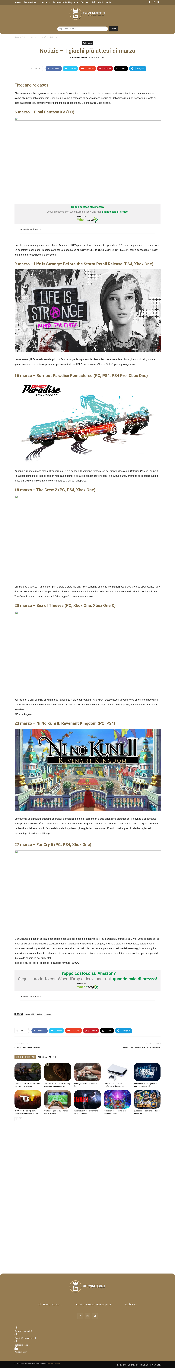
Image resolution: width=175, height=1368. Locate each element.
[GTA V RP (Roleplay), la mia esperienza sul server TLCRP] (27, 1099)
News (17, 2)
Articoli (85, 2)
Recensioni (30, 2)
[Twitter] (158, 2)
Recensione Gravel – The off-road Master (142, 1047)
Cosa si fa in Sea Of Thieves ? (28, 1047)
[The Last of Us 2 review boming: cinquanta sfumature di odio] (57, 1072)
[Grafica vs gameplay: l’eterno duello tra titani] (57, 1099)
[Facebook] (149, 2)
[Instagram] (154, 2)
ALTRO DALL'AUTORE (47, 1057)
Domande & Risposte (65, 2)
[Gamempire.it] (87, 14)
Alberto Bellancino (79, 57)
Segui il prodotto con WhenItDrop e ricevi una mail (88, 209)
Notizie (39, 1014)
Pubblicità (131, 1304)
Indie (108, 2)
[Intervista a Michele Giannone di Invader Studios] (87, 1099)
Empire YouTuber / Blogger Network (139, 1364)
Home (16, 37)
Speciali (43, 2)
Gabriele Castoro (53, 1364)
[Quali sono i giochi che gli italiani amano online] (147, 1099)
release (48, 1014)
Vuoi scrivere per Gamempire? (93, 1304)
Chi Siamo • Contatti (50, 1304)
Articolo (25, 37)
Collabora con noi (22, 1345)
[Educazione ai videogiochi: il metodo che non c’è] (147, 1072)
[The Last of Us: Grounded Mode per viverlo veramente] (27, 1072)
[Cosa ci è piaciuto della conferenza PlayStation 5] (117, 1072)
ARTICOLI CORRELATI (25, 1057)
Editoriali (97, 2)
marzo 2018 (29, 1014)
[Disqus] (87, 1161)
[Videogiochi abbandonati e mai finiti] (87, 1072)
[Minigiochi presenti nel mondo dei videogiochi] (117, 1099)
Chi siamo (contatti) (23, 1331)
